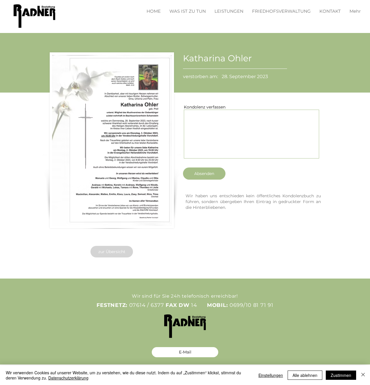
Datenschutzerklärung (68, 378)
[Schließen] (363, 375)
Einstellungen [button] (270, 375)
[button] (229, 8)
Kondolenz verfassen (204, 107)
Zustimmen (341, 375)
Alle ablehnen (305, 375)
